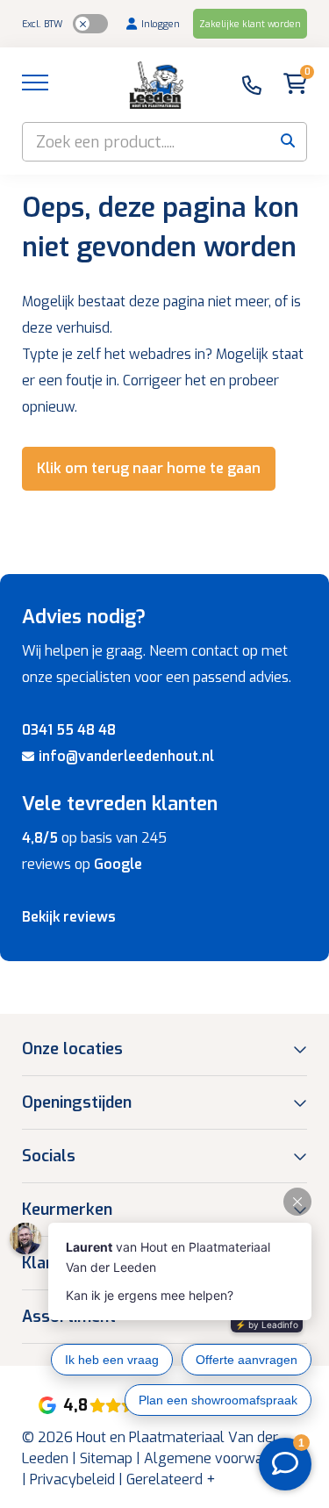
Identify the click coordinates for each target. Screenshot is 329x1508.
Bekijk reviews (69, 917)
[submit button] (287, 142)
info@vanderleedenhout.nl (126, 756)
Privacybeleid (72, 1479)
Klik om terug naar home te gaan (149, 468)
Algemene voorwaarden (222, 1458)
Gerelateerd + (170, 1479)
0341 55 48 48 (69, 730)
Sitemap (106, 1458)
